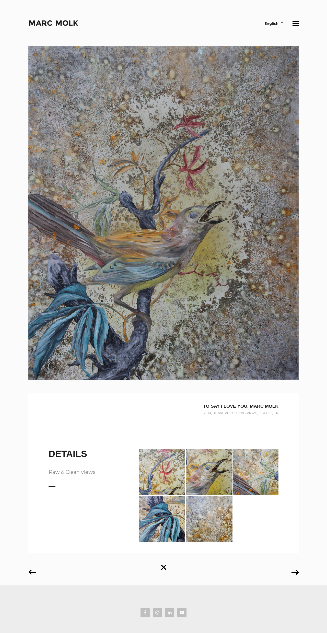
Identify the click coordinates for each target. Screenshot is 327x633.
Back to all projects (163, 565)
